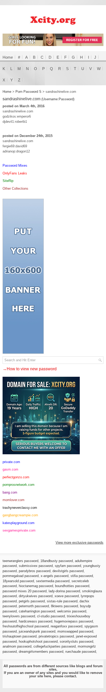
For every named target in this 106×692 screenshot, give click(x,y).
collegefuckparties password (54, 646)
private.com (11, 462)
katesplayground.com (18, 523)
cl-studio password (51, 616)
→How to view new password (30, 369)
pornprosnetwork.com (18, 485)
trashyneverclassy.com (20, 508)
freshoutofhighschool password (26, 626)
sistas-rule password (62, 601)
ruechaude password (80, 651)
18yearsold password (18, 581)
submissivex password (36, 566)
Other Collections (15, 188)
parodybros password (34, 571)
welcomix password (71, 611)
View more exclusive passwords (79, 542)
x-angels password (54, 576)
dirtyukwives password (35, 596)
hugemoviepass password (73, 621)
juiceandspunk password (37, 631)
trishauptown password (20, 636)
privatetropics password (56, 636)
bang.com (10, 492)
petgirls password (32, 601)
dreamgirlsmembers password (41, 651)
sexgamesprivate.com (19, 530)
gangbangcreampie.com (20, 515)
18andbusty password (56, 561)
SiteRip (8, 181)
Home (8, 57)
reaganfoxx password (66, 626)
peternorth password (34, 606)
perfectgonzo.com (16, 477)
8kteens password (64, 606)
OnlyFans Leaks (15, 173)
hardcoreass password (35, 621)
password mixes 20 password (25, 591)
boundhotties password (72, 586)
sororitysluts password (76, 641)
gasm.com (10, 469)
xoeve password (67, 596)
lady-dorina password (64, 591)
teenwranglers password (20, 561)
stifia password (81, 576)
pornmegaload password (21, 576)
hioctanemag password (36, 586)
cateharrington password (37, 611)
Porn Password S (28, 92)
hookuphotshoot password (38, 641)
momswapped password (75, 631)
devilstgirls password (68, 571)
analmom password (17, 646)
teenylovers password (19, 616)
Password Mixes (15, 165)
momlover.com (13, 500)
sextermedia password (52, 581)
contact (70, 676)
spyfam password (68, 566)
